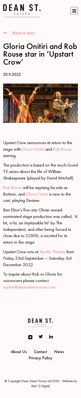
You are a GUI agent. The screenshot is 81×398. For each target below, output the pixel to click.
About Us (19, 351)
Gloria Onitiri (33, 149)
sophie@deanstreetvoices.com (29, 287)
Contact (40, 351)
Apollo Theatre (52, 252)
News (59, 351)
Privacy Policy (40, 358)
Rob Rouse (62, 149)
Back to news (23, 33)
